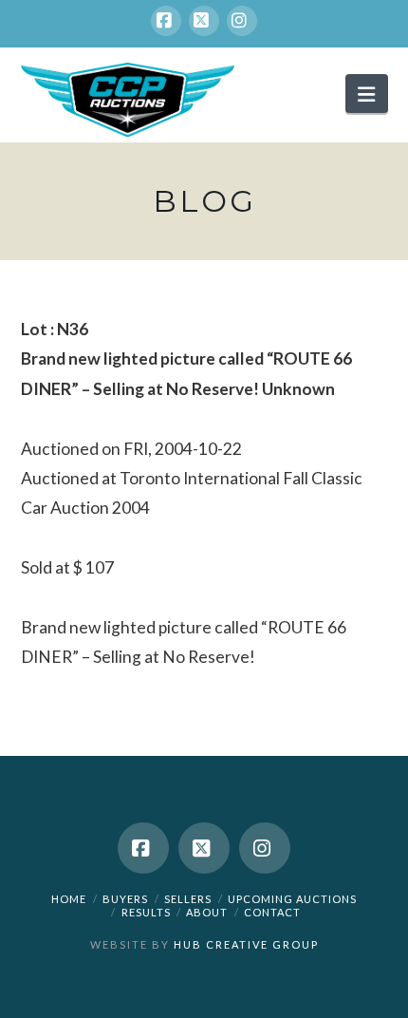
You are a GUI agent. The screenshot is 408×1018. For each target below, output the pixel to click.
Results (146, 912)
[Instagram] (242, 21)
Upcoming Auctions (292, 899)
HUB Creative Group (246, 944)
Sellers (188, 899)
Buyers (125, 899)
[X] (204, 21)
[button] (366, 93)
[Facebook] (166, 21)
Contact (272, 912)
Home (68, 899)
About (207, 912)
